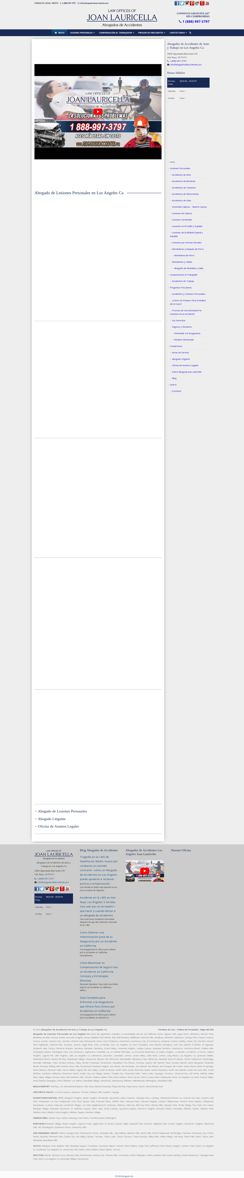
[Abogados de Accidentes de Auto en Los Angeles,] (98, 218)
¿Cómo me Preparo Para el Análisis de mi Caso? (188, 302)
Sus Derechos (179, 320)
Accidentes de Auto (181, 174)
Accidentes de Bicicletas (183, 181)
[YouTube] (207, 5)
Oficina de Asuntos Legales (185, 365)
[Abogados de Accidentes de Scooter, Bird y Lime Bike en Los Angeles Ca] (141, 708)
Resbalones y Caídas (182, 261)
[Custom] (176, 391)
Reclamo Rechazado (184, 339)
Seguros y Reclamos (182, 326)
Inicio (172, 161)
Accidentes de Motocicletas (185, 194)
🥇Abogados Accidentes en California (122, 18)
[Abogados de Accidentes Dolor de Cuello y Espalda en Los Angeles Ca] (141, 456)
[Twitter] (182, 5)
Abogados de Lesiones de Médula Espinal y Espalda (54, 600)
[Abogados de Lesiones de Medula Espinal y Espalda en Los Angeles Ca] (54, 576)
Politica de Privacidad (187, 1029)
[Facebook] (177, 5)
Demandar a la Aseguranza (187, 333)
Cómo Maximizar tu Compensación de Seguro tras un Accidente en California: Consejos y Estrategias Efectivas (99, 971)
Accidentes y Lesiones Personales (188, 293)
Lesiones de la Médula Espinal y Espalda (186, 234)
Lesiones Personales (180, 168)
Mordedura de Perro (184, 255)
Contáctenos (176, 346)
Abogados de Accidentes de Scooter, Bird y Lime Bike (141, 732)
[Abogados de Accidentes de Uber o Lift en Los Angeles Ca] (98, 708)
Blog (174, 378)
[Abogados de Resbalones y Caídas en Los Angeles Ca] (54, 708)
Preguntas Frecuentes (181, 287)
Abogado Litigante (181, 359)
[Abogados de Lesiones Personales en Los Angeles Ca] (54, 218)
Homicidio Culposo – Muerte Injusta (189, 206)
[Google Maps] (197, 5)
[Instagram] (187, 5)
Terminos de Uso (166, 1029)
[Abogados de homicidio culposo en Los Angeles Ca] (141, 344)
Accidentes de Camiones (184, 187)
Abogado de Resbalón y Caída (188, 268)
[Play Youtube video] (98, 111)
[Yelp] (202, 5)
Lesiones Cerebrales (182, 219)
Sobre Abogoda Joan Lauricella (186, 371)
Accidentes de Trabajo (183, 281)
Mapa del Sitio (207, 1029)
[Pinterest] (192, 5)
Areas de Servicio (180, 352)
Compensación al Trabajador (184, 274)
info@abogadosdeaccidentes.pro (94, 3)
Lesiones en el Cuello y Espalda (187, 226)
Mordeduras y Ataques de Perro (188, 249)
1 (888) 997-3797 (69, 3)
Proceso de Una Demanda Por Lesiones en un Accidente (186, 312)
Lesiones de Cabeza (182, 213)
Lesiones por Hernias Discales (187, 242)
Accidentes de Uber (181, 200)
